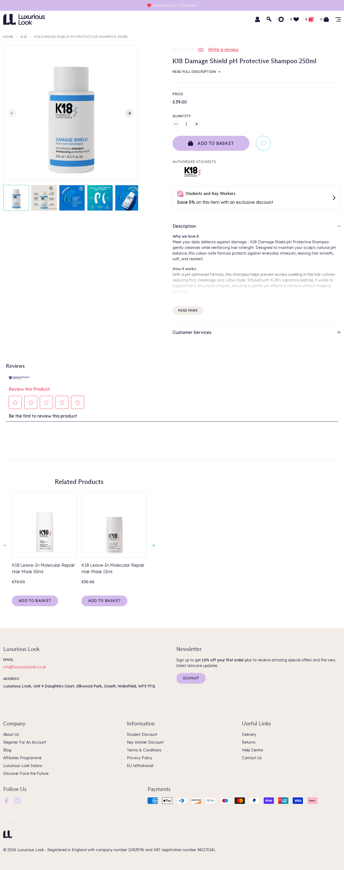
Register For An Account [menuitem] (24, 742)
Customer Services (192, 332)
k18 (24, 37)
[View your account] (257, 19)
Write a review (223, 49)
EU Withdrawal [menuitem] (140, 765)
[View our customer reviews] (281, 19)
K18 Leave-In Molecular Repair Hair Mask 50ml (43, 568)
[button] (15, 402)
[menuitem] (6, 800)
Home (8, 37)
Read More (188, 310)
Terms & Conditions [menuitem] (144, 750)
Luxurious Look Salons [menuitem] (22, 765)
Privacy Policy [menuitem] (139, 757)
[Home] (7, 834)
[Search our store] (269, 19)
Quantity (182, 116)
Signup (191, 678)
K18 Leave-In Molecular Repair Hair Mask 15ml (113, 568)
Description (184, 226)
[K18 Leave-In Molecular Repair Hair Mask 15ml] (114, 525)
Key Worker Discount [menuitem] (145, 742)
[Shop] (338, 19)
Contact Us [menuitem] (252, 757)
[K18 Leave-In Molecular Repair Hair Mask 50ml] (44, 525)
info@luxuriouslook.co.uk (24, 667)
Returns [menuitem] (249, 742)
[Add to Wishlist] (263, 143)
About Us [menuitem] (11, 734)
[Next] (129, 113)
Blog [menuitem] (7, 750)
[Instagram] (17, 800)
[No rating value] (185, 49)
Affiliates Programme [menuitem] (22, 757)
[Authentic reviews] (19, 377)
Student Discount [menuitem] (142, 734)
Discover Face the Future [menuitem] (25, 773)
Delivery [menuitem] (249, 734)
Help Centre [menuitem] (252, 750)
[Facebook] (6, 800)
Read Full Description (194, 72)
